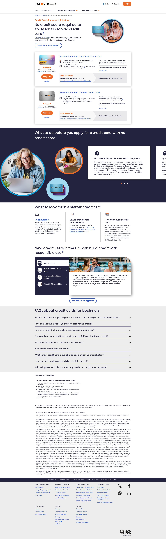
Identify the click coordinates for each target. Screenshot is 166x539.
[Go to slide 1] (121, 183)
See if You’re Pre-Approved (48, 45)
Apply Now (47, 77)
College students (42, 38)
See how (40, 71)
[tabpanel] (100, 276)
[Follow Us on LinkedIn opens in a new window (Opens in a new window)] (128, 493)
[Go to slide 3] (127, 183)
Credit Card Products (43, 11)
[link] (43, 33)
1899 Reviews (51, 70)
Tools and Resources (89, 11)
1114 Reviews (51, 106)
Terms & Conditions (101, 480)
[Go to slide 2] (124, 183)
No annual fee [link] (103, 70)
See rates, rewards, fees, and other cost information (75, 81)
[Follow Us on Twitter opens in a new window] (120, 486)
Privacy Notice (113, 480)
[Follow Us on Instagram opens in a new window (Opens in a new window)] (120, 493)
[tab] (53, 263)
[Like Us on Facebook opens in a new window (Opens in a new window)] (128, 486)
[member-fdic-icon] (128, 532)
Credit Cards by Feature (66, 11)
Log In (127, 4)
